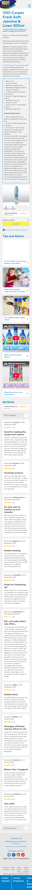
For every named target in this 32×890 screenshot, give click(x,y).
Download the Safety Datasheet (16, 230)
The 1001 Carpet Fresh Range (13, 65)
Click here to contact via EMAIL (16, 846)
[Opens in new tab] (9, 854)
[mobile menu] (29, 5)
